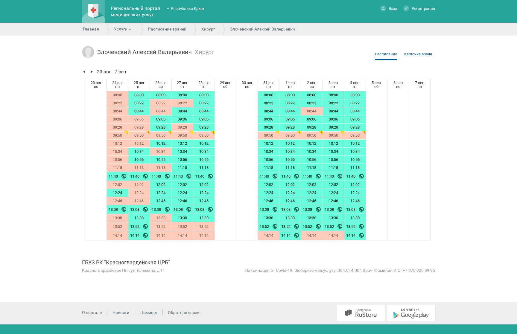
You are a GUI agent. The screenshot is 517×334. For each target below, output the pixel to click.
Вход (393, 8)
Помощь (148, 312)
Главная (91, 29)
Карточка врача (418, 54)
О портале (92, 312)
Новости (120, 312)
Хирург (208, 29)
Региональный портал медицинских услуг (135, 11)
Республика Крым (187, 8)
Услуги (120, 29)
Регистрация (423, 8)
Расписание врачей (167, 29)
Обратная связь (184, 312)
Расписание (386, 54)
